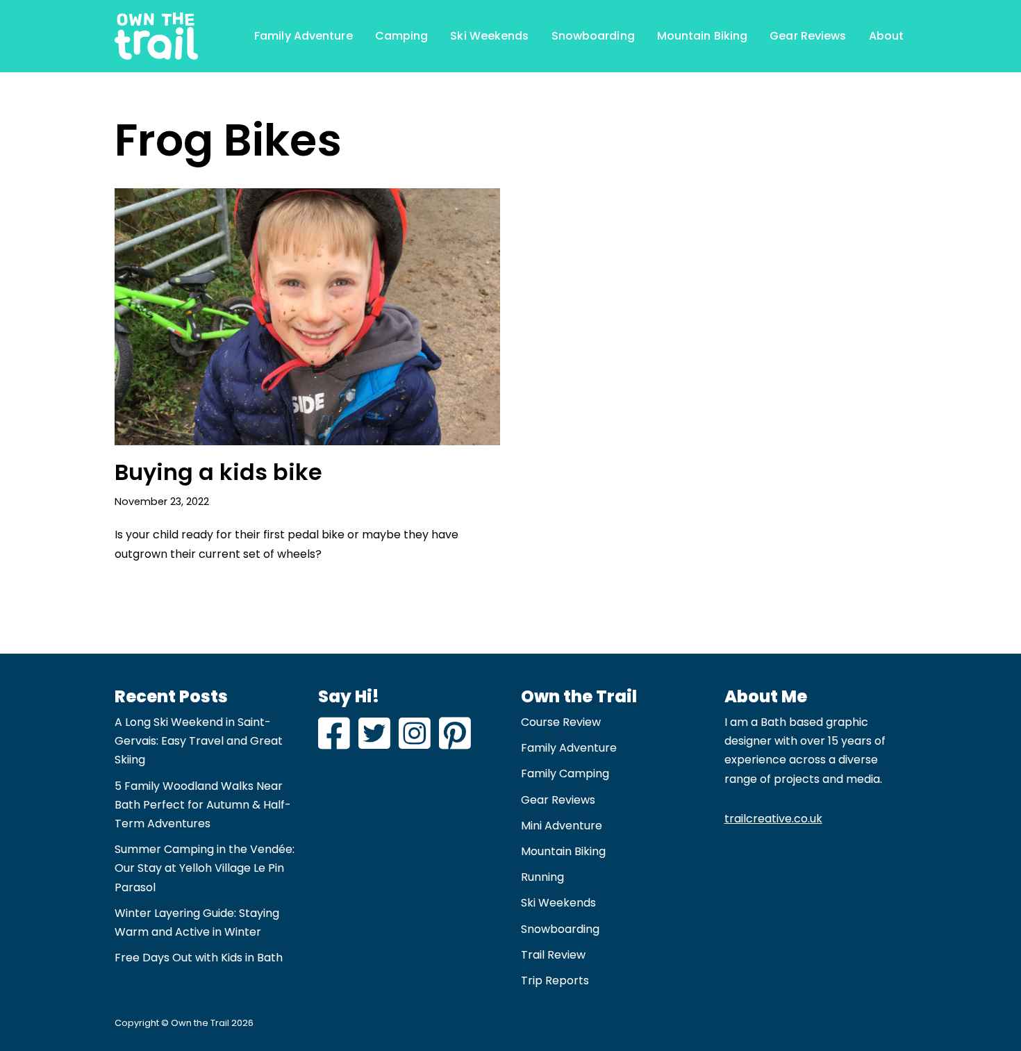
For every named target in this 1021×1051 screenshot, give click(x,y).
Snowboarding (593, 36)
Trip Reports (555, 980)
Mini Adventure (561, 826)
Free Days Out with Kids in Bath (199, 958)
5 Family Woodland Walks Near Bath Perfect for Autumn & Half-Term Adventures (203, 804)
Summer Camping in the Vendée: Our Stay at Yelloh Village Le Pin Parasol (204, 868)
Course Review (561, 722)
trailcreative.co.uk (773, 819)
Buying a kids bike (218, 472)
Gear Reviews (808, 36)
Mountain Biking (702, 36)
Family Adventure (303, 36)
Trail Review (553, 955)
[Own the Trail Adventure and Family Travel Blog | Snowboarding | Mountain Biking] (156, 36)
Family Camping (565, 773)
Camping (402, 36)
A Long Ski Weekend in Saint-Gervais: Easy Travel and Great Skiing (199, 741)
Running (542, 877)
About (886, 36)
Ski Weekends (489, 36)
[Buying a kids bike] (307, 316)
